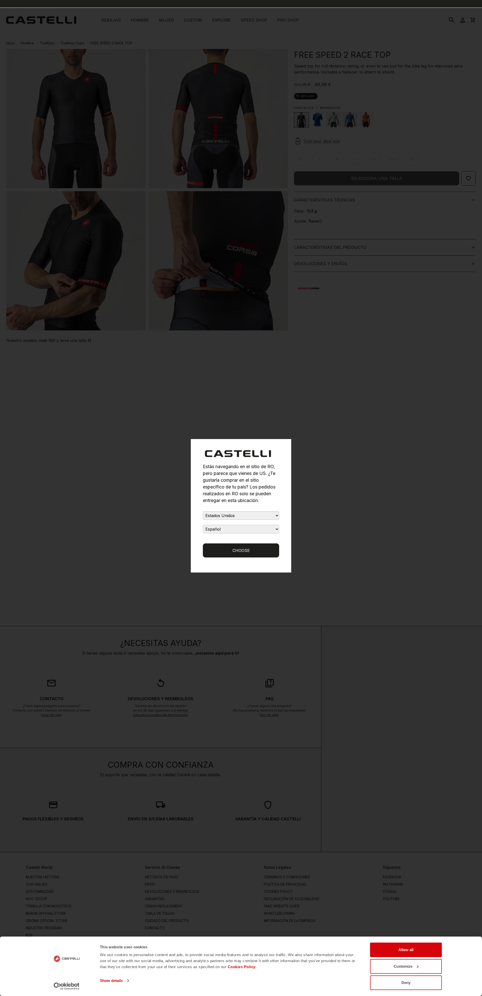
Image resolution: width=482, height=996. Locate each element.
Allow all (405, 950)
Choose (241, 550)
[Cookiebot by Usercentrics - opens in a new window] (67, 986)
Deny (405, 982)
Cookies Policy (242, 967)
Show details (111, 980)
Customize (403, 966)
